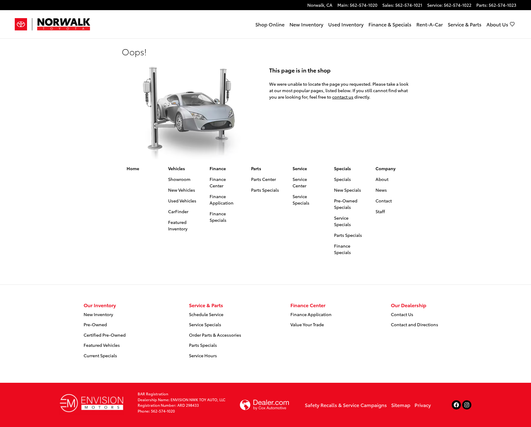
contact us (342, 97)
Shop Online (270, 24)
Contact (384, 201)
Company (385, 168)
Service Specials (301, 199)
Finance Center (218, 182)
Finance (218, 168)
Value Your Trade (307, 324)
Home (133, 168)
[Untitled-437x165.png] (91, 402)
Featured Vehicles (102, 345)
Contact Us (402, 314)
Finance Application (222, 199)
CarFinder (178, 211)
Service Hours (203, 355)
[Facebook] (456, 404)
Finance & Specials (389, 24)
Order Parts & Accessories (215, 335)
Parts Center (263, 179)
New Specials (347, 190)
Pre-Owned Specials (345, 204)
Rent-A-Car (429, 24)
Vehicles (176, 168)
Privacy (423, 404)
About (382, 179)
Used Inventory (346, 24)
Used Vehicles (182, 201)
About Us (497, 24)
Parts (256, 168)
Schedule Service (206, 314)
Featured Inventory (177, 225)
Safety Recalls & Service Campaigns (346, 404)
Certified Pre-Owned (105, 335)
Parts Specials (265, 190)
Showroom (179, 179)
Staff (380, 211)
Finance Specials (218, 216)
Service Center (300, 182)
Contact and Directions (414, 324)
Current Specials (100, 355)
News (381, 190)
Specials (342, 168)
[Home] (23, 24)
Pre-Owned (95, 324)
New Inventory (306, 24)
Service (300, 168)
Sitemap (400, 404)
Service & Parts (465, 24)
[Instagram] (466, 404)
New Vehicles (181, 190)
